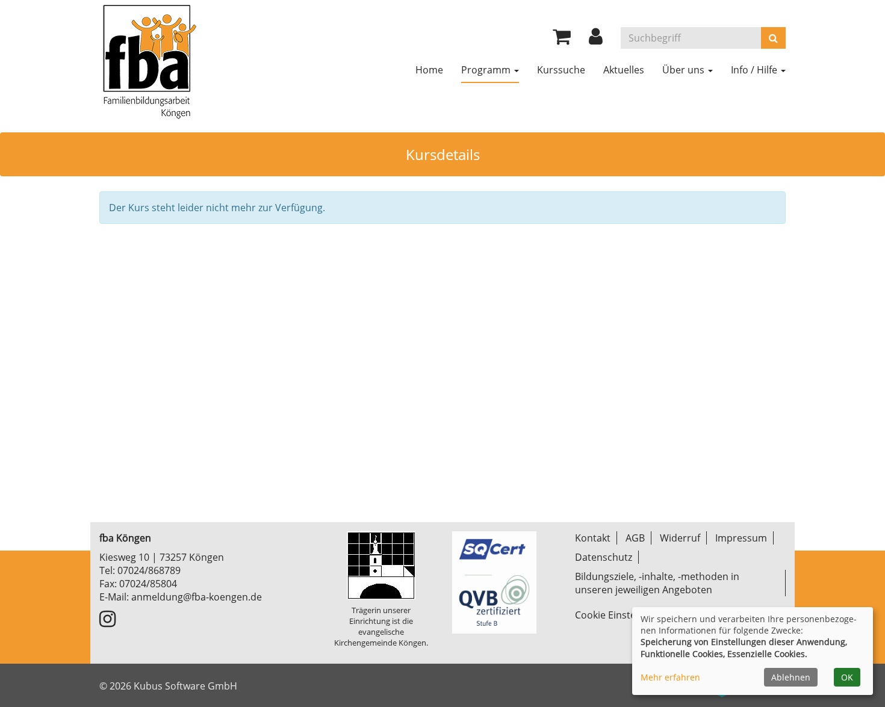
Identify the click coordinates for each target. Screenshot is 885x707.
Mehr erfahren (670, 677)
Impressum (741, 538)
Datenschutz (603, 557)
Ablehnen (790, 677)
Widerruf (680, 538)
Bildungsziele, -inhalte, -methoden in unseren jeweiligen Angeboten (657, 583)
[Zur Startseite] (148, 60)
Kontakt (592, 538)
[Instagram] (107, 622)
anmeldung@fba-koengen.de (196, 597)
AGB (635, 538)
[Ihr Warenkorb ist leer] (562, 39)
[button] (596, 39)
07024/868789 (149, 570)
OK (847, 677)
